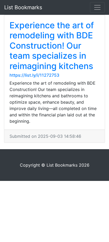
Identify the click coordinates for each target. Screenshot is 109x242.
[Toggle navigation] (97, 7)
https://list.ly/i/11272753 (34, 75)
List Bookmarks (23, 7)
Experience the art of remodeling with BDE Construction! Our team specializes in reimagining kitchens (52, 45)
